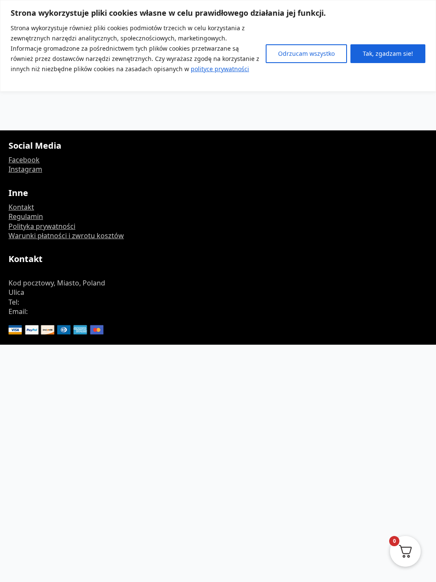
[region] (218, 46)
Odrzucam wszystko (306, 53)
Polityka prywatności (42, 226)
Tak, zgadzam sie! (388, 53)
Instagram (25, 169)
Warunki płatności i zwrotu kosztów (66, 235)
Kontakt (21, 207)
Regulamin (26, 216)
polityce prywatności (220, 69)
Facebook (24, 159)
